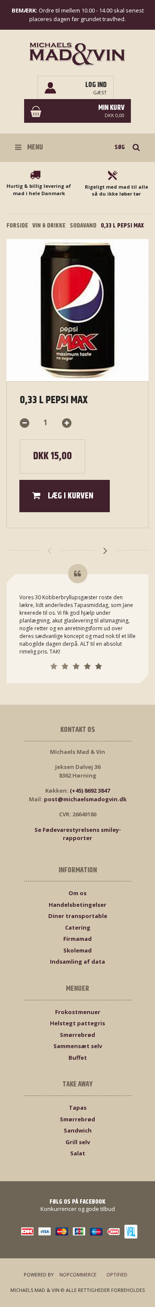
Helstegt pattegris (77, 1023)
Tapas (78, 1107)
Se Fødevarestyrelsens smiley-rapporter (77, 834)
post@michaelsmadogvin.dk (85, 799)
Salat (77, 1153)
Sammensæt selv (77, 1046)
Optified (116, 1274)
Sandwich (78, 1130)
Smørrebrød (77, 1035)
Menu (34, 147)
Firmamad (77, 939)
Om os (77, 893)
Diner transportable (77, 916)
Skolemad (77, 950)
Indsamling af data (77, 961)
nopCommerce (77, 1274)
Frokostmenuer (77, 1012)
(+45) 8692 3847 (90, 790)
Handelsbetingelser (77, 905)
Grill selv (77, 1142)
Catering (77, 927)
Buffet (77, 1057)
